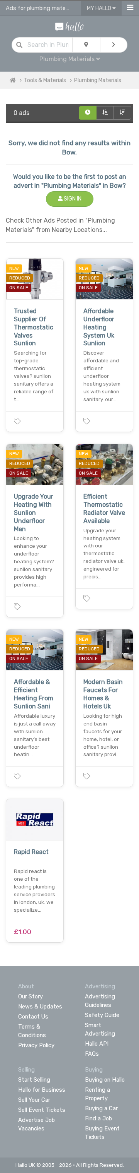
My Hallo (99, 8)
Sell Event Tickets (41, 1109)
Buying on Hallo (105, 1079)
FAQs (92, 1053)
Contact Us (33, 1016)
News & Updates (40, 1006)
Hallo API (96, 1043)
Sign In (72, 199)
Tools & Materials (45, 80)
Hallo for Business (41, 1089)
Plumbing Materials (97, 80)
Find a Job (98, 1118)
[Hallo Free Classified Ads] (69, 26)
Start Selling (34, 1079)
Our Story (30, 996)
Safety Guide (102, 1015)
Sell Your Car (34, 1099)
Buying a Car (101, 1108)
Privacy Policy (36, 1045)
